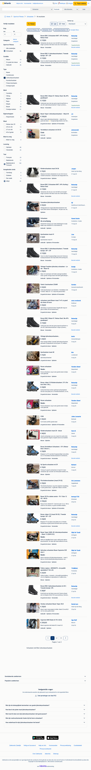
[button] (62, 3)
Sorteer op (70, 20)
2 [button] (56, 638)
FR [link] (88, 3)
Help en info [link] (19, 3)
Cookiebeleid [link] (78, 745)
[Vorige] (48, 638)
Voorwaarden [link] (27, 3)
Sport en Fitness (32, 30)
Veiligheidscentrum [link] (38, 3)
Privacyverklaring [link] (65, 745)
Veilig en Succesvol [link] (30, 745)
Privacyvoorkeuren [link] (45, 749)
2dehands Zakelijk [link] (15, 745)
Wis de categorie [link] (15, 40)
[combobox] (16, 9)
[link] (8, 3)
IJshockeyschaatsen (60, 30)
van (4, 31)
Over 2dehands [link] (37, 754)
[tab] (53, 24)
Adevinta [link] (47, 754)
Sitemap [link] (55, 754)
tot (14, 31)
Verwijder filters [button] (74, 30)
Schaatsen (46, 30)
